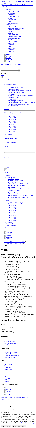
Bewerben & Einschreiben (16, 28)
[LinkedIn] (7, 61)
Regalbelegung (8, 134)
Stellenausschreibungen (15, 36)
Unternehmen (12, 19)
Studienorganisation (14, 29)
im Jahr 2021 (12, 124)
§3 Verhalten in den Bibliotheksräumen (19, 91)
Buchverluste (8, 151)
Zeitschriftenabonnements (11, 138)
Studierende (11, 14)
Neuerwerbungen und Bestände (13, 113)
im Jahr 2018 (12, 129)
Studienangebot (12, 26)
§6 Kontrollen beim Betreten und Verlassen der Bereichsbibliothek (20, 96)
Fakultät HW (12, 43)
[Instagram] (8, 59)
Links (6, 146)
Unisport (10, 33)
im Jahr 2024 (12, 119)
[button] (3, 73)
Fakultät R (11, 51)
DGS (8, 399)
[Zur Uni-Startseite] (17, 5)
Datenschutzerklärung (27, 423)
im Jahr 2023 (12, 121)
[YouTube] (7, 56)
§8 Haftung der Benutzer (15, 101)
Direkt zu (8, 24)
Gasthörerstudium (13, 34)
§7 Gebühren (12, 99)
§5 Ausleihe (11, 94)
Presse (10, 18)
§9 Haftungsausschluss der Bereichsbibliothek (21, 102)
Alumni (10, 21)
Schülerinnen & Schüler (15, 16)
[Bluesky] (7, 58)
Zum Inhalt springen (7, 1)
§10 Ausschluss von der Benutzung (18, 104)
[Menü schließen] (2, 77)
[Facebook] (8, 54)
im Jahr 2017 (12, 131)
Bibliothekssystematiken (11, 142)
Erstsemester (11, 13)
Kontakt (6, 109)
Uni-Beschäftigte (13, 23)
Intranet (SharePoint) (14, 38)
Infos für (7, 9)
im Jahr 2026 (12, 116)
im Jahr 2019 (12, 128)
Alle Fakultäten (12, 41)
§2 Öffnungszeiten (13, 89)
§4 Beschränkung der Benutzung (17, 92)
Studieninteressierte (13, 11)
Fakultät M (11, 44)
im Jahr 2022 (12, 123)
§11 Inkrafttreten (13, 106)
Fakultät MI (11, 46)
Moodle (10, 31)
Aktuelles (7, 80)
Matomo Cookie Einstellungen (12, 410)
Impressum (4, 397)
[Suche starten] (19, 69)
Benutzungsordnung (10, 84)
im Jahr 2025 (12, 118)
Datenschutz (11, 397)
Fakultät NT (11, 48)
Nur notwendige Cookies (19, 426)
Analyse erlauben (6, 426)
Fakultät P (4, 6)
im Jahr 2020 (12, 126)
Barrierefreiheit (20, 397)
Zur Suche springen (18, 1)
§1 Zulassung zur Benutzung (16, 87)
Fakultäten (9, 39)
